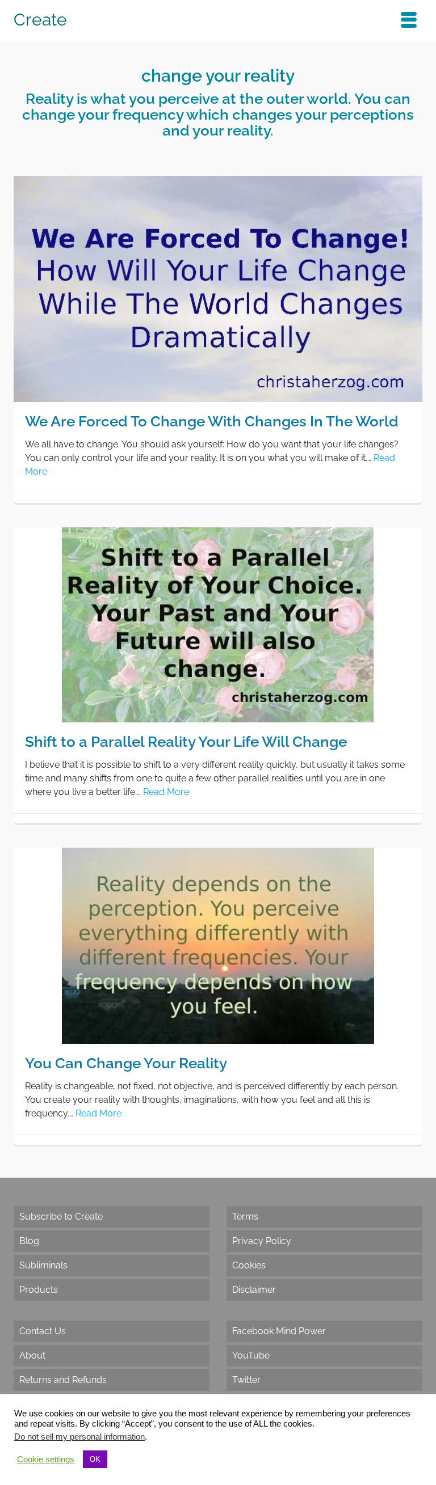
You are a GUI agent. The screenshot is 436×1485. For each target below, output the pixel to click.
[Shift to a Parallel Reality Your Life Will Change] (218, 624)
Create (40, 19)
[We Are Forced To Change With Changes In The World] (218, 288)
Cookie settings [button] (45, 1459)
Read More (166, 791)
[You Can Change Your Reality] (218, 945)
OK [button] (95, 1459)
